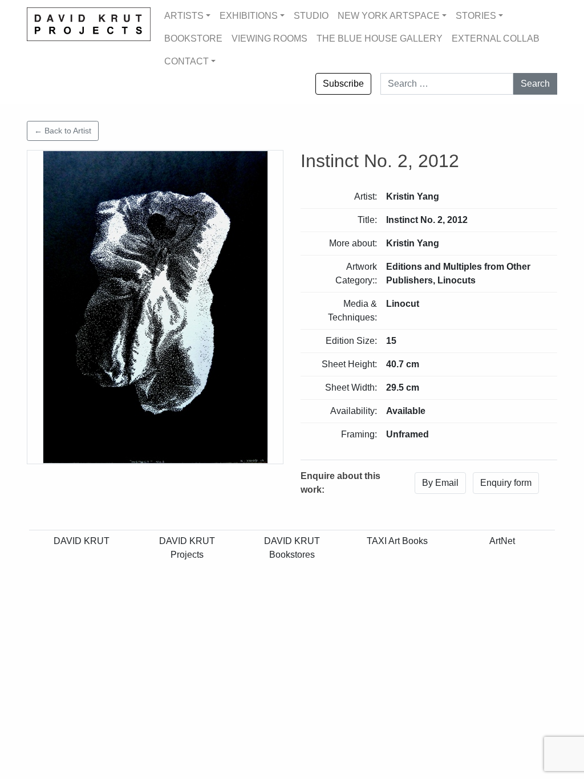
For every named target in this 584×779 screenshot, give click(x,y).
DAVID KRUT (82, 541)
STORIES (476, 16)
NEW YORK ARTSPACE (389, 16)
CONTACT (186, 61)
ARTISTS (184, 16)
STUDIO (311, 16)
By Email (440, 483)
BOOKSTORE (193, 38)
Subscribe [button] (343, 83)
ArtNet (502, 541)
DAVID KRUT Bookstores (292, 547)
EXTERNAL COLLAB (496, 38)
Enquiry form (506, 483)
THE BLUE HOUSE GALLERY (380, 38)
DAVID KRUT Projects (187, 547)
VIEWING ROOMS (269, 38)
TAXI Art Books (397, 541)
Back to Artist (62, 130)
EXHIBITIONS (249, 16)
